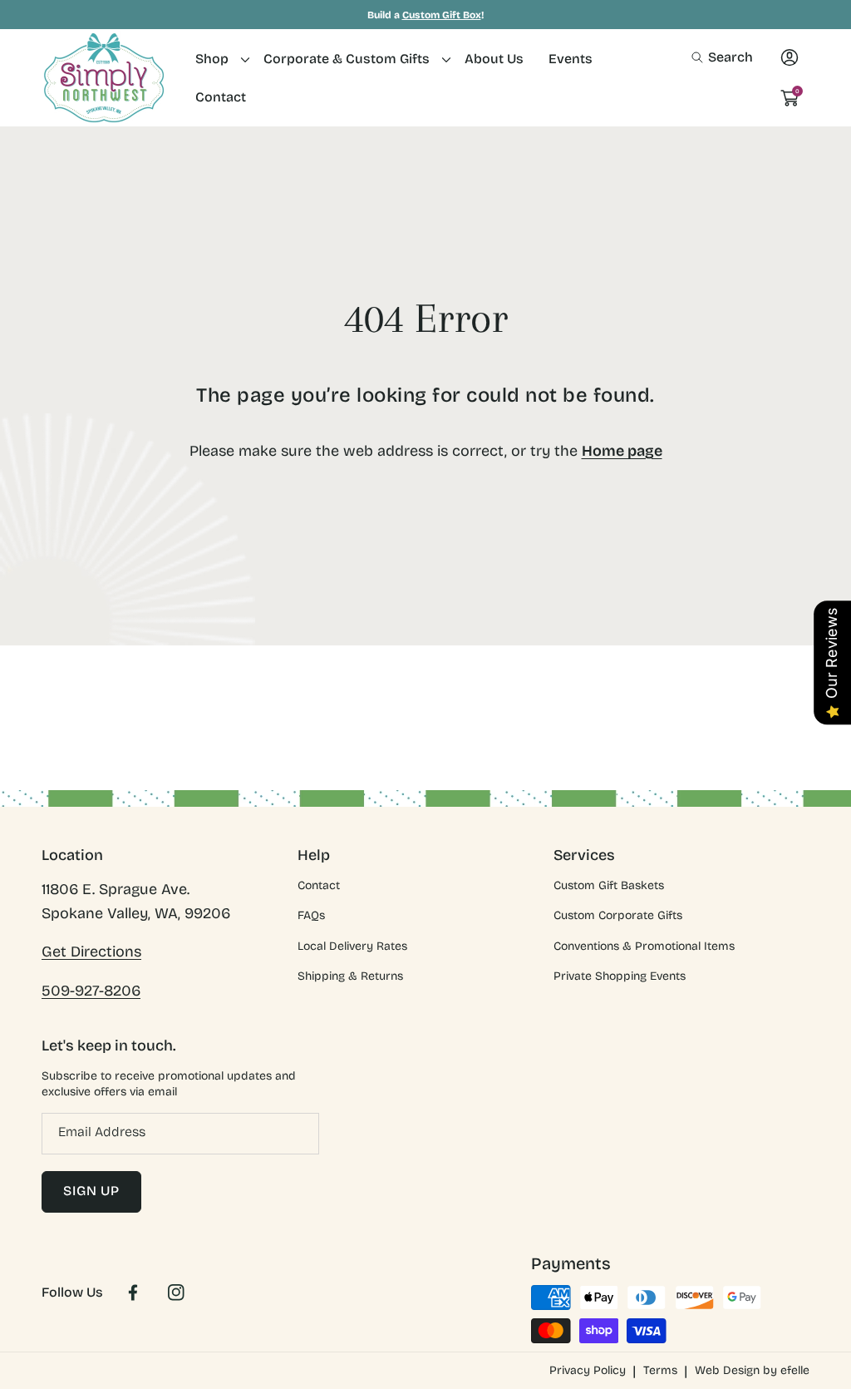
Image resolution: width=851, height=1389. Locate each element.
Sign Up (91, 1191)
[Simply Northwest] (104, 78)
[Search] (701, 57)
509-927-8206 (91, 990)
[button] (722, 57)
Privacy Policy (587, 1370)
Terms (660, 1370)
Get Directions (91, 951)
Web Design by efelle (752, 1370)
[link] (217, 58)
